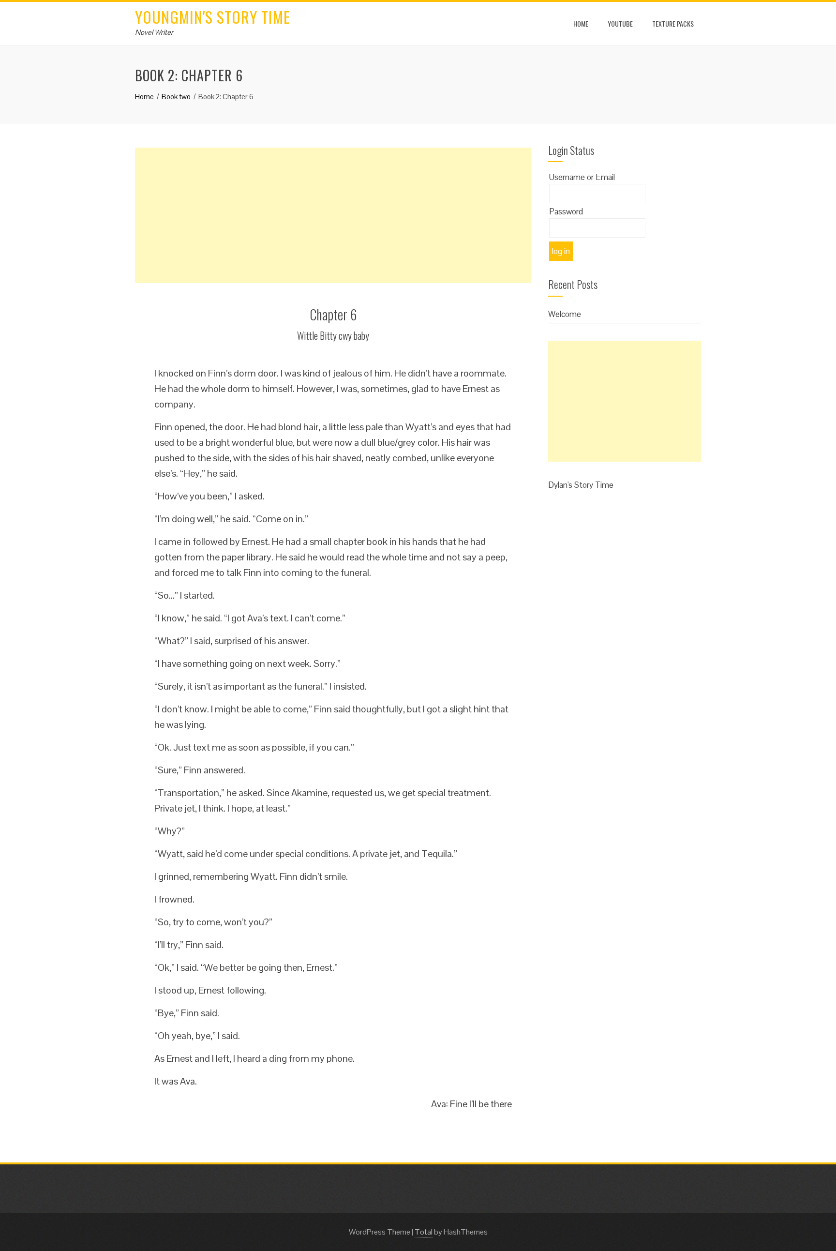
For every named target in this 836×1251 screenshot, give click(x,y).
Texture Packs (673, 23)
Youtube (620, 23)
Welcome (564, 314)
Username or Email (582, 177)
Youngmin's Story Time (212, 16)
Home (580, 23)
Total (424, 1232)
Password (566, 211)
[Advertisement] (333, 215)
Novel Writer (154, 32)
